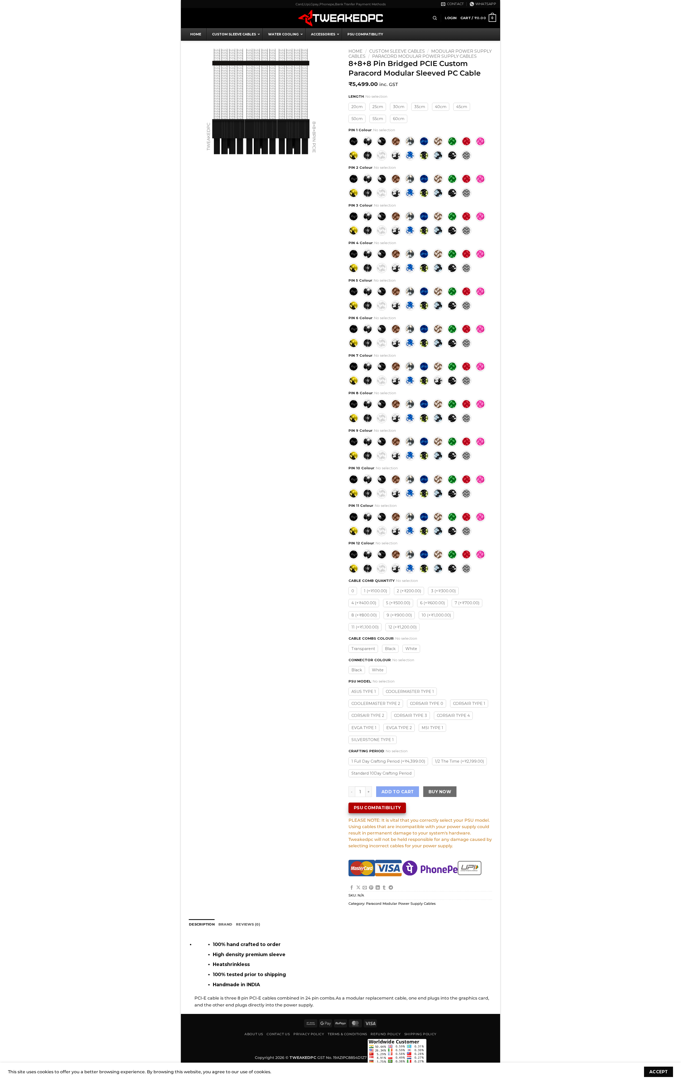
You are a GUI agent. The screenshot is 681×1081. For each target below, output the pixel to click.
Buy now (440, 791)
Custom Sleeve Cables (397, 51)
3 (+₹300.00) (443, 591)
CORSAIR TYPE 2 (367, 715)
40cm (440, 106)
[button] (450, 18)
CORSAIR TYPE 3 (410, 715)
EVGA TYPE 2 (399, 727)
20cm (357, 106)
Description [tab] (202, 924)
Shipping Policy (420, 1034)
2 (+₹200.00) (409, 591)
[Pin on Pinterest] (371, 887)
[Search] (435, 18)
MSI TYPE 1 (432, 727)
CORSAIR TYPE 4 (453, 715)
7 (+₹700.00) (467, 603)
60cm (398, 118)
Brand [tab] (225, 924)
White (411, 648)
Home (355, 51)
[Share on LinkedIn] (378, 887)
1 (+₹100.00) (375, 591)
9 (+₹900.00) (399, 615)
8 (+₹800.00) (364, 615)
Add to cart (397, 791)
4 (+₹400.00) (363, 603)
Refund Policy (386, 1034)
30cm (398, 106)
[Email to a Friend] (365, 887)
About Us (253, 1034)
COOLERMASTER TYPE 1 (410, 691)
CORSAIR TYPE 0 (426, 703)
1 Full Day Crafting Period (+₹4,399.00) (388, 761)
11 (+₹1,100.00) (365, 627)
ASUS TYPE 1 (363, 691)
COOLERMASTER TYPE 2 (375, 703)
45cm (461, 106)
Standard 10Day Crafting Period (381, 773)
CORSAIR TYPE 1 (469, 703)
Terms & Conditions (347, 1034)
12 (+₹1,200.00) (402, 627)
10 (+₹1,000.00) (436, 615)
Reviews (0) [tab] (248, 924)
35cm (419, 106)
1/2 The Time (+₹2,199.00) (459, 761)
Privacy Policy (308, 1034)
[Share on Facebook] (352, 887)
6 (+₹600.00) (432, 603)
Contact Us (278, 1034)
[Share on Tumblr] (384, 887)
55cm (377, 118)
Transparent (363, 648)
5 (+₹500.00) (398, 603)
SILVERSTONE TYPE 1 (372, 739)
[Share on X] (358, 887)
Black (390, 648)
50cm (357, 118)
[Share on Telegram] (391, 887)
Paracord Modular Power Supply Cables (424, 56)
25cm (377, 106)
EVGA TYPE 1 (363, 727)
